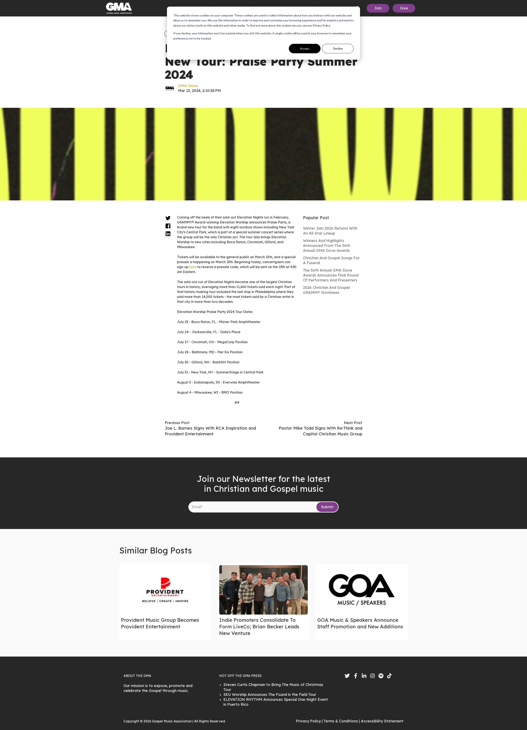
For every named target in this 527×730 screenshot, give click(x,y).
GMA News (188, 85)
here (192, 267)
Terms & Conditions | (342, 721)
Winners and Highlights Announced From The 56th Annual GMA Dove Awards (326, 245)
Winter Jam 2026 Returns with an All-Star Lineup (330, 231)
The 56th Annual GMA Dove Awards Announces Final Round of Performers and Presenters (330, 275)
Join (378, 8)
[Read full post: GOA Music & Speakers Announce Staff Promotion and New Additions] (361, 590)
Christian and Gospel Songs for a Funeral (331, 260)
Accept (304, 48)
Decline (338, 48)
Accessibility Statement (382, 721)
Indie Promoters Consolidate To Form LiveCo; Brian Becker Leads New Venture (259, 626)
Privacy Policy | (310, 721)
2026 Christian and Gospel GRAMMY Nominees (326, 290)
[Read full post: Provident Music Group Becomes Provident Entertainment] (165, 590)
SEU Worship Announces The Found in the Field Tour (269, 694)
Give (404, 8)
